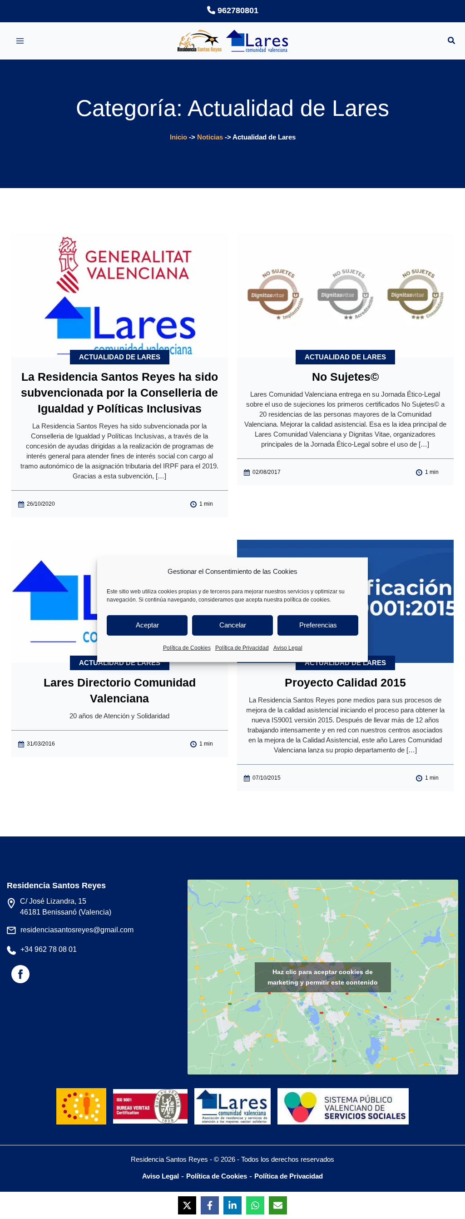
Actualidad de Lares (119, 357)
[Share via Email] (278, 1205)
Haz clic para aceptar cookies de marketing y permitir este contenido (322, 977)
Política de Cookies (187, 648)
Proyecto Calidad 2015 (345, 682)
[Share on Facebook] (210, 1205)
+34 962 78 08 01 (48, 949)
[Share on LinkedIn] (232, 1205)
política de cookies (307, 600)
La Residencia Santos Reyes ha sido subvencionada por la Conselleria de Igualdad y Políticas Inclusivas (119, 392)
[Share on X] (187, 1205)
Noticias (210, 137)
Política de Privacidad (242, 648)
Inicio (178, 137)
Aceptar (147, 625)
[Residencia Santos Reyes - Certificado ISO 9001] (152, 1099)
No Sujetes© (345, 376)
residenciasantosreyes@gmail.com (77, 930)
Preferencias (318, 625)
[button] (452, 41)
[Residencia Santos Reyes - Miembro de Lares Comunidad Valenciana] (232, 1099)
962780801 (236, 10)
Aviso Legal (287, 648)
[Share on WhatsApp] (255, 1205)
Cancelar (232, 625)
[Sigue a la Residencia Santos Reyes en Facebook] (20, 978)
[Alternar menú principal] (19, 40)
